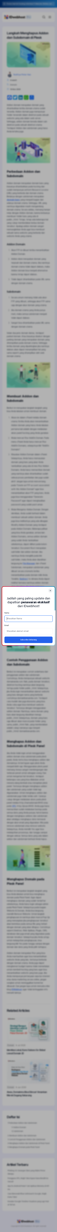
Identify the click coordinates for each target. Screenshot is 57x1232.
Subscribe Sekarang (28, 639)
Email (6, 625)
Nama (6, 613)
